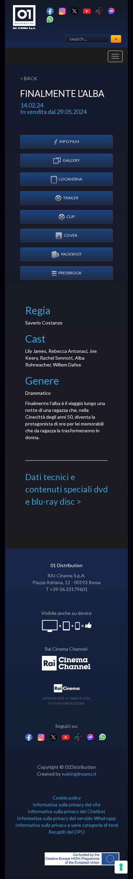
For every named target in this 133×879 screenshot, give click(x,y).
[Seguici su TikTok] (99, 10)
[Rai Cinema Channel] (66, 662)
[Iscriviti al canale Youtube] (87, 10)
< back (28, 78)
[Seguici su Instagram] (62, 10)
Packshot (71, 254)
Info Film (69, 141)
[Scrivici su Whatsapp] (50, 19)
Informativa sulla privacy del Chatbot (66, 811)
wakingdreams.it (79, 774)
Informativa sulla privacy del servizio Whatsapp (66, 818)
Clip (70, 216)
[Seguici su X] (74, 10)
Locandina (70, 179)
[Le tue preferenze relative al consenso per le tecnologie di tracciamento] (121, 867)
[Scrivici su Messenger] (111, 10)
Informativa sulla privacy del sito (67, 804)
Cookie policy (67, 798)
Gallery (71, 160)
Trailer (70, 197)
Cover (70, 235)
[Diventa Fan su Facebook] (50, 10)
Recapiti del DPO (66, 832)
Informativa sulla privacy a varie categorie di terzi (66, 825)
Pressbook (70, 272)
